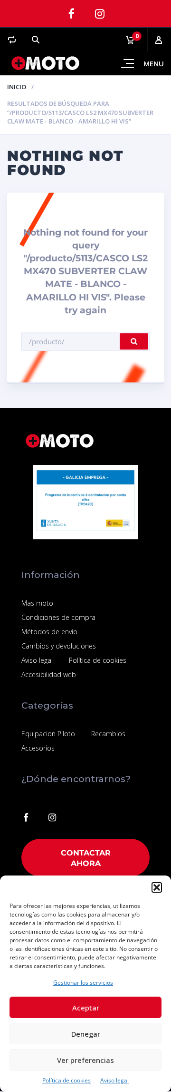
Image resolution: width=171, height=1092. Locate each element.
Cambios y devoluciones (58, 645)
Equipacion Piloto (48, 733)
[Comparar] (12, 40)
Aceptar (85, 1007)
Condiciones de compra (58, 617)
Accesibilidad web (48, 674)
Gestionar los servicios (83, 983)
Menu (153, 63)
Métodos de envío (49, 631)
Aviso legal (114, 1080)
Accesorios (38, 747)
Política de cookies (66, 1080)
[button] (157, 887)
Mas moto (37, 603)
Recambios (108, 733)
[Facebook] (71, 14)
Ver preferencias (85, 1060)
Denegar (85, 1034)
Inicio (16, 86)
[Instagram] (99, 14)
